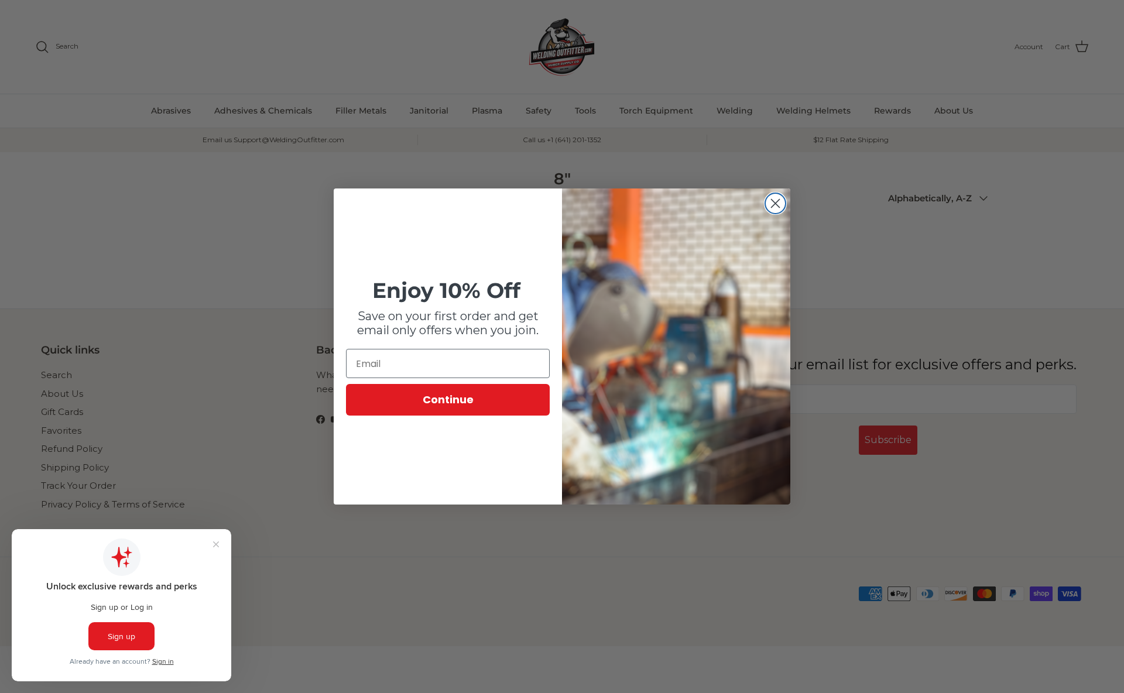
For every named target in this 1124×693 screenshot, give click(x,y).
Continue (448, 399)
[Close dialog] (775, 203)
